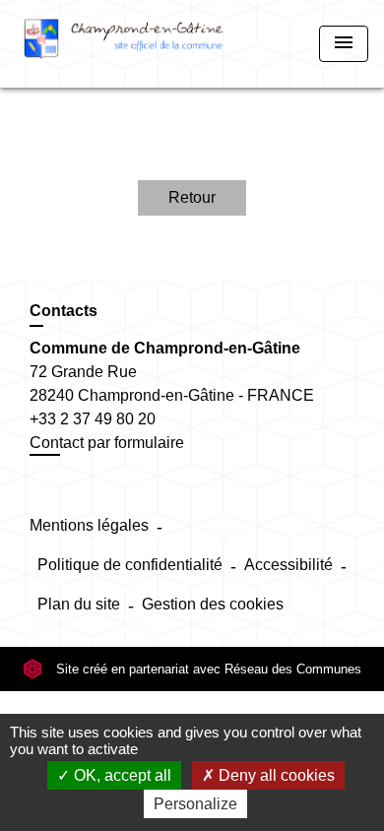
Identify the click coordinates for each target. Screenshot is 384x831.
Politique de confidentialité (130, 564)
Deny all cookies (275, 775)
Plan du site (78, 604)
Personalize (195, 804)
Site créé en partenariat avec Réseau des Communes (206, 669)
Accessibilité (288, 564)
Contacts (63, 310)
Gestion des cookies (213, 604)
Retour (192, 197)
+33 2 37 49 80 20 (93, 419)
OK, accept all (120, 775)
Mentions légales (89, 525)
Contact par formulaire (107, 442)
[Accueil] (124, 44)
